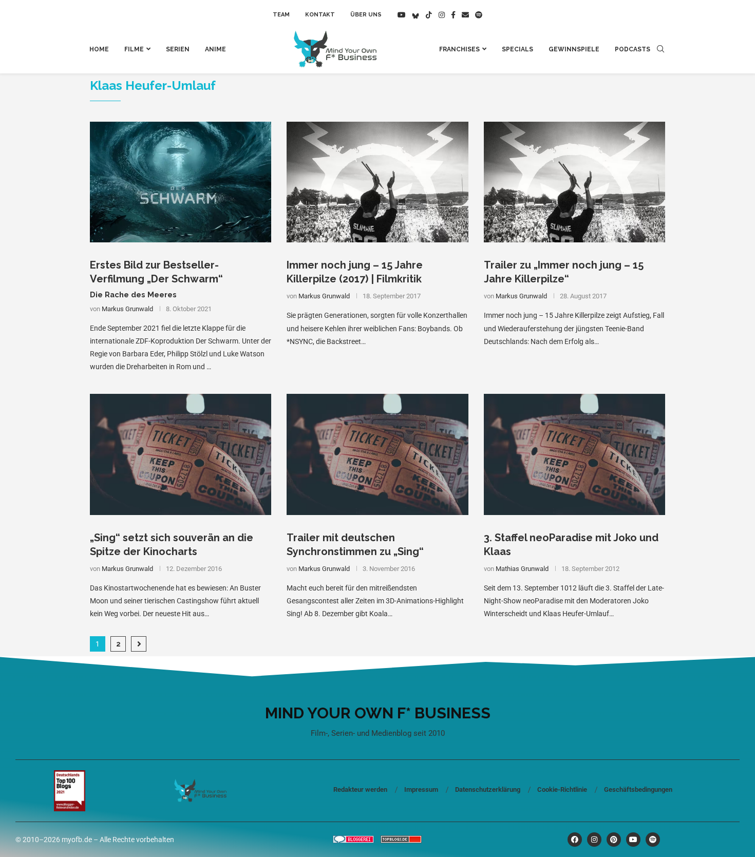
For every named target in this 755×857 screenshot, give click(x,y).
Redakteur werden (360, 789)
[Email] (465, 15)
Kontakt (320, 14)
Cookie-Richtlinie (562, 789)
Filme (134, 49)
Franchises (459, 49)
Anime (215, 49)
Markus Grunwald (127, 309)
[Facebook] (453, 15)
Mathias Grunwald (522, 569)
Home (99, 49)
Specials (517, 49)
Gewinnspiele (574, 49)
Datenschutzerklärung (487, 789)
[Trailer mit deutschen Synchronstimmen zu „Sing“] (377, 454)
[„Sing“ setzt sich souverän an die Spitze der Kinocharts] (180, 454)
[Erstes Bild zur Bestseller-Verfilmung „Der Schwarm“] (180, 182)
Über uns (366, 14)
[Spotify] (479, 15)
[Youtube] (401, 15)
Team (281, 14)
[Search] (660, 49)
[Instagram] (441, 15)
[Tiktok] (429, 15)
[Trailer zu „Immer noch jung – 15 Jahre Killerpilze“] (574, 182)
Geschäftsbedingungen (638, 789)
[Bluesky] (415, 15)
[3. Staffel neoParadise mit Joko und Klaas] (574, 454)
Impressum (421, 789)
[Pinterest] (614, 839)
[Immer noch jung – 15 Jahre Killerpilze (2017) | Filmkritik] (377, 182)
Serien (178, 49)
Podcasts (632, 49)
